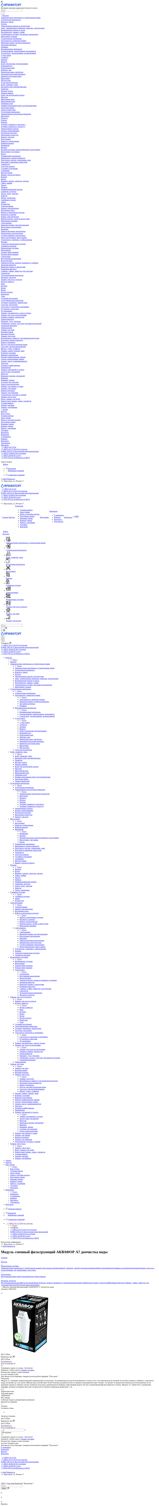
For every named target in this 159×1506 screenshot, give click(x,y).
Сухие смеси (25, 723)
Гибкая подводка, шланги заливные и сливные (51, 1283)
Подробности (6, 1361)
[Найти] (3, 13)
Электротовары (21, 907)
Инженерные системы (24, 961)
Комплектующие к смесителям (97, 1283)
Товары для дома (21, 1068)
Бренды (4, 1452)
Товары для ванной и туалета (31, 1116)
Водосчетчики (26, 1283)
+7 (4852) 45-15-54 (9, 447)
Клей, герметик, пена (23, 756)
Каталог (13, 662)
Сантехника (24, 974)
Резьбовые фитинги (117, 1283)
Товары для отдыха (22, 1148)
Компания (14, 1194)
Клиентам (5, 1449)
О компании (6, 1447)
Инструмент (20, 823)
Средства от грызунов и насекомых (34, 1037)
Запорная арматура (77, 1283)
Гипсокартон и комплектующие (32, 700)
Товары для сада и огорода (25, 1001)
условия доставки (27, 1370)
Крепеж (18, 869)
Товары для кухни (27, 1079)
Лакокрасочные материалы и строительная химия (34, 668)
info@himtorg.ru (9, 479)
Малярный (24, 834)
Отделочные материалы (24, 788)
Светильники (25, 932)
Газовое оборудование (19, 1277)
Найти (4, 1488)
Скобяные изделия (22, 896)
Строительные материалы (25, 693)
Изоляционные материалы (30, 712)
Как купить (14, 1169)
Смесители (12, 1285)
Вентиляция (6, 1277)
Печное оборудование (37, 1277)
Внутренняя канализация (11, 1283)
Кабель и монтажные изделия (31, 917)
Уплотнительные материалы (28, 1285)
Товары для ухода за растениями (32, 1049)
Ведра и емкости (26, 1008)
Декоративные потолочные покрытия (34, 794)
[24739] (30, 1352)
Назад (15, 660)
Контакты (5, 1454)
